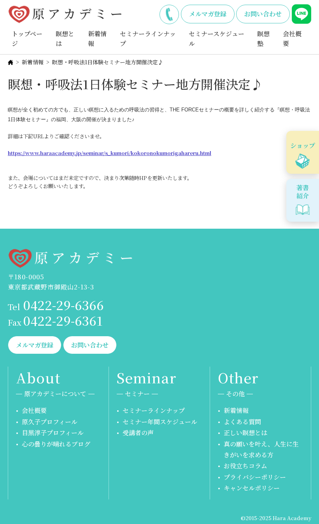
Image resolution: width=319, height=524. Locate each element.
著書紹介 (302, 191)
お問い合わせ (263, 13)
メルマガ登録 (207, 13)
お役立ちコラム (245, 465)
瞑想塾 (263, 38)
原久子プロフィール (49, 421)
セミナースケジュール (216, 38)
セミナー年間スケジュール (160, 421)
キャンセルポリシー (252, 487)
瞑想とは (65, 38)
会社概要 (292, 38)
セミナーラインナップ (148, 38)
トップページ (27, 38)
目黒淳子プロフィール (53, 432)
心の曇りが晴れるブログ (56, 443)
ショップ (302, 145)
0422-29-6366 (169, 13)
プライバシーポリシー (255, 477)
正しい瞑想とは (245, 432)
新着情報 (97, 38)
